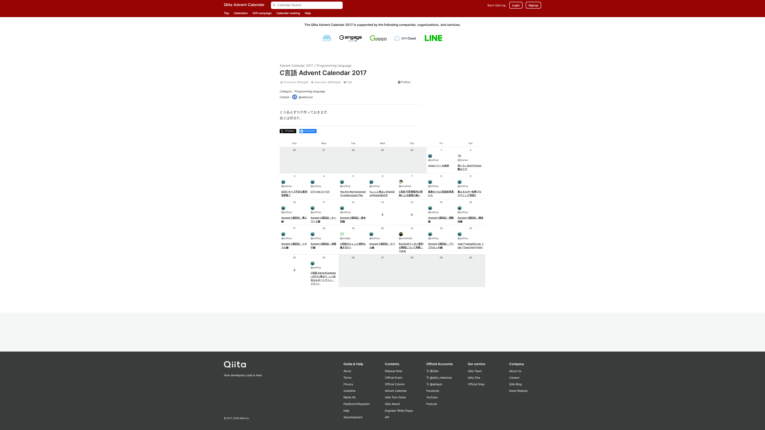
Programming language (333, 65)
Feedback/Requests (356, 404)
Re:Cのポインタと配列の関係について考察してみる (411, 247)
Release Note (393, 371)
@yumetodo (405, 238)
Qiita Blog (515, 384)
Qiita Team (475, 371)
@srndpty (345, 238)
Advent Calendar (396, 390)
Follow (404, 82)
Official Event (393, 377)
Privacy (348, 384)
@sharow (463, 159)
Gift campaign (262, 13)
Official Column (395, 384)
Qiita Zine (474, 377)
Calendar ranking (288, 13)
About (347, 371)
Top (226, 13)
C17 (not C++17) (320, 191)
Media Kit (349, 397)
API (387, 417)
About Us (515, 371)
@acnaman (405, 186)
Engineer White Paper (399, 410)
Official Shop (476, 384)
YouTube (431, 397)
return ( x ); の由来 (438, 165)
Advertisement (352, 417)
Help (308, 13)
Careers (514, 377)
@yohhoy (433, 159)
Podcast (431, 404)
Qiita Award (392, 404)
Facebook (432, 390)
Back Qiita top (496, 5)
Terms (347, 377)
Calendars (241, 13)
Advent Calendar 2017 (296, 65)
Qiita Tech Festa (395, 397)
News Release (518, 390)
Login (516, 5)
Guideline (349, 390)
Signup (533, 5)
